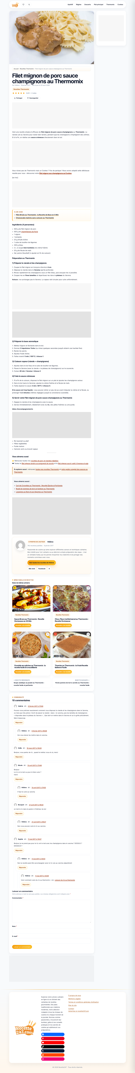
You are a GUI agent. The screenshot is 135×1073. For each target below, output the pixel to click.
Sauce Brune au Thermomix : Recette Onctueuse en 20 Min (29, 620)
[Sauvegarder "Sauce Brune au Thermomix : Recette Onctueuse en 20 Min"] (47, 588)
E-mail (15, 936)
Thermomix (110, 4)
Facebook (41, 569)
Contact (71, 1009)
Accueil (16, 69)
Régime (78, 4)
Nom (14, 926)
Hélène (50, 542)
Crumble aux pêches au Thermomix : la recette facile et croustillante (30, 666)
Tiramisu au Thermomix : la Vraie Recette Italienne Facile (71, 666)
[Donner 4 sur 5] (21, 93)
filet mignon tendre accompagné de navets (38, 463)
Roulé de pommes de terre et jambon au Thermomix (35, 489)
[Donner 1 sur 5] (13, 93)
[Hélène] (20, 545)
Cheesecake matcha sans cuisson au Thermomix (35, 218)
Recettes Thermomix (27, 69)
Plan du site (72, 1005)
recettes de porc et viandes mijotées (44, 461)
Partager (19, 98)
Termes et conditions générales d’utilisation (83, 1002)
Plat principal (98, 4)
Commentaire (17, 898)
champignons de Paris (29, 232)
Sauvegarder (33, 98)
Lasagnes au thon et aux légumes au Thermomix (34, 492)
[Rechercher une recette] (29, 5)
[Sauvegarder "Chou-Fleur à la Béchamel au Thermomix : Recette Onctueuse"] (88, 588)
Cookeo (120, 4)
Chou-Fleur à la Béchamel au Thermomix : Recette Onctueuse (72, 620)
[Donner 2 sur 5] (16, 93)
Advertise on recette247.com (78, 1011)
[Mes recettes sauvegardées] (23, 5)
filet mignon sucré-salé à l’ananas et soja (73, 463)
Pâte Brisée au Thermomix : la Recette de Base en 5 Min (37, 215)
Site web (32, 569)
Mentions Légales (74, 999)
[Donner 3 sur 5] (18, 93)
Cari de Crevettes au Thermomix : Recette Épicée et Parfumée (39, 485)
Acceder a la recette (22, 625)
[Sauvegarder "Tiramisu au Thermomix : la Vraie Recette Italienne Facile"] (88, 634)
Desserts (87, 4)
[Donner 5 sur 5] (24, 93)
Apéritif (70, 4)
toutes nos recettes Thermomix (47, 469)
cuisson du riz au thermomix (65, 880)
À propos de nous (74, 995)
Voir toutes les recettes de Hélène (41, 563)
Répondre (18, 722)
